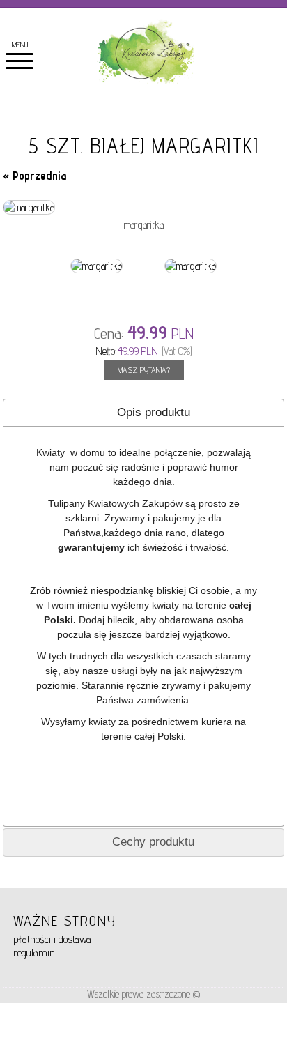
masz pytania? (144, 370)
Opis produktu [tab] (153, 412)
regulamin (34, 952)
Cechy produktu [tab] (153, 841)
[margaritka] (29, 207)
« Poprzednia (34, 176)
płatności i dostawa (52, 939)
